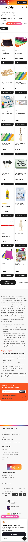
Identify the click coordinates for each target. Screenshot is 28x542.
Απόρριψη (5, 538)
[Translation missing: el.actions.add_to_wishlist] (11, 37)
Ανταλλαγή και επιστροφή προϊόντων (11, 434)
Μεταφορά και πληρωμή (8, 432)
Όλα (3, 23)
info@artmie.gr (7, 483)
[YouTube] (20, 494)
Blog (3, 459)
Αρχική (3, 12)
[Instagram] (16, 494)
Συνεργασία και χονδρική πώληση (10, 452)
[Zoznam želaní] (23, 7)
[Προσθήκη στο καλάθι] (7, 63)
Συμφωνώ (14, 534)
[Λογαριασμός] (20, 7)
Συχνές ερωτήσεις (6, 437)
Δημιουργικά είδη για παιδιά (14, 23)
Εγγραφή (22, 391)
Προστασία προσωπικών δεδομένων (11, 442)
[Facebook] (13, 494)
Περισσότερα (9, 530)
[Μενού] (1, 7)
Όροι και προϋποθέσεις (7, 439)
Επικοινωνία (5, 457)
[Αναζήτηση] (16, 7)
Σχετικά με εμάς (6, 449)
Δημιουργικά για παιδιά (7, 14)
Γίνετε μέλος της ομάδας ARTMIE (10, 454)
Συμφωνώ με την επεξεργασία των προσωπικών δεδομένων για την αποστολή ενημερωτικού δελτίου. (12, 397)
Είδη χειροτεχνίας (10, 12)
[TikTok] (24, 494)
